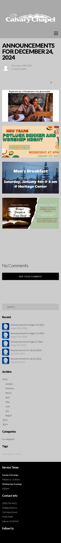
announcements (7, 454)
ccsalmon (18, 454)
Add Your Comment (30, 276)
